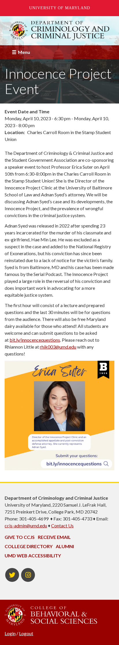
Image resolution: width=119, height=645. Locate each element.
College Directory (29, 546)
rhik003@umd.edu (58, 346)
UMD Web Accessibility (33, 555)
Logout (26, 633)
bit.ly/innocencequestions (35, 340)
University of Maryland (59, 8)
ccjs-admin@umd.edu (26, 525)
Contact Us (62, 525)
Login (10, 633)
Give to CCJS (20, 537)
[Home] (59, 30)
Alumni (65, 546)
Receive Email (54, 537)
